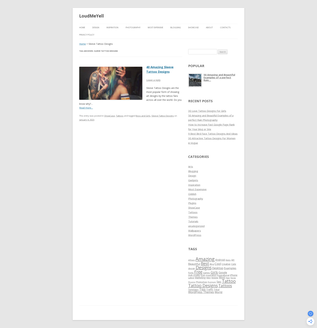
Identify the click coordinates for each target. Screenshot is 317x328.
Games (206, 272)
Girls (214, 272)
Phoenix (191, 282)
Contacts (225, 27)
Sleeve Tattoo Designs (162, 115)
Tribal (216, 289)
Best (205, 263)
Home (82, 27)
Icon (203, 275)
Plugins (192, 203)
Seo (219, 282)
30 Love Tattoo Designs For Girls (207, 110)
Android (220, 260)
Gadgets (193, 180)
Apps (228, 260)
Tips (202, 289)
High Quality (194, 275)
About (209, 27)
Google (223, 272)
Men (208, 277)
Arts (190, 166)
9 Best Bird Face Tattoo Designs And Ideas (213, 133)
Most (222, 277)
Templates (193, 289)
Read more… (86, 107)
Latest (191, 277)
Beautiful (194, 264)
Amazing (205, 259)
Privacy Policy (86, 34)
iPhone (233, 275)
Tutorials (193, 221)
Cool (218, 264)
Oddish (192, 194)
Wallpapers (194, 230)
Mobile (214, 277)
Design (95, 27)
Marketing (200, 277)
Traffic (209, 289)
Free (198, 272)
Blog (212, 264)
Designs (203, 267)
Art (232, 259)
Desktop (217, 268)
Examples (230, 268)
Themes (193, 217)
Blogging (175, 27)
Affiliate (191, 260)
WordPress (194, 235)
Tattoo (229, 281)
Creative (226, 264)
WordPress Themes (201, 292)
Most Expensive (155, 27)
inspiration (211, 275)
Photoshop (201, 282)
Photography (133, 27)
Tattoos (119, 115)
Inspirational (223, 275)
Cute (233, 264)
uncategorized (196, 226)
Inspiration (112, 27)
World (218, 292)
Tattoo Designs (203, 285)
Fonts (191, 272)
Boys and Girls (143, 115)
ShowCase (193, 27)
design (191, 268)
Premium (212, 282)
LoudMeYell (91, 16)
